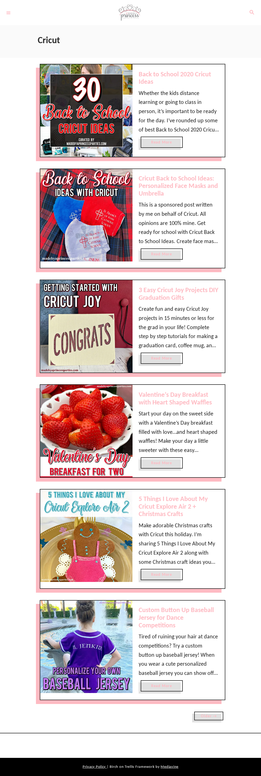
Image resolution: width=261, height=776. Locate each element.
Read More (162, 144)
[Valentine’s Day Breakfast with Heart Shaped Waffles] (86, 431)
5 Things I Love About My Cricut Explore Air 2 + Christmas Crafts (173, 507)
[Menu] (8, 12)
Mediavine (169, 767)
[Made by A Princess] (130, 12)
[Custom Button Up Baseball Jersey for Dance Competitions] (86, 647)
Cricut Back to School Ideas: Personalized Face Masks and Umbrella (178, 186)
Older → (209, 716)
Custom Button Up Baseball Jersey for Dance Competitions (176, 618)
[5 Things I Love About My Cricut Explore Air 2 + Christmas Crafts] (86, 536)
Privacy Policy (95, 767)
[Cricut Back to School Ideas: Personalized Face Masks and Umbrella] (86, 215)
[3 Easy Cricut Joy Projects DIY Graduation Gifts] (86, 326)
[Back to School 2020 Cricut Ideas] (86, 110)
